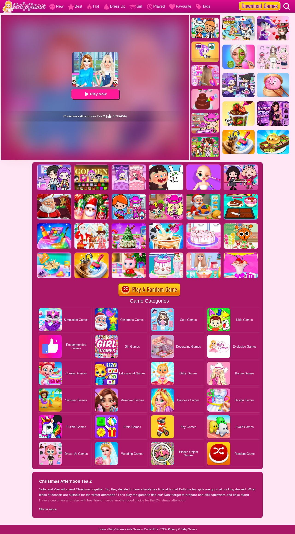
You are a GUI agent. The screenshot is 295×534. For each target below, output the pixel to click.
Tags (206, 6)
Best (78, 6)
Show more (48, 509)
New (60, 6)
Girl (139, 6)
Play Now (98, 94)
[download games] (260, 1)
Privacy (172, 529)
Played (159, 6)
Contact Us (151, 529)
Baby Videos (116, 529)
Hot (96, 6)
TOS (163, 529)
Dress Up (117, 6)
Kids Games (134, 529)
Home (102, 529)
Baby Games (189, 529)
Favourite (183, 6)
